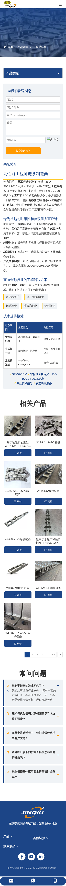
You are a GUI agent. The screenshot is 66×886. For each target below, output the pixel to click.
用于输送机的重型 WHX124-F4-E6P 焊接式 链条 (18, 444)
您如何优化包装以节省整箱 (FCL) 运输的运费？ (31, 716)
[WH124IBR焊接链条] (48, 571)
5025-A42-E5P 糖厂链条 (18, 492)
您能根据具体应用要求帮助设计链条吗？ (31, 774)
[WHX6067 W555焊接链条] (17, 616)
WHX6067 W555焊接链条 (17, 634)
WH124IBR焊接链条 (48, 588)
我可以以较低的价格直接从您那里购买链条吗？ (31, 755)
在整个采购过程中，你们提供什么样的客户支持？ (31, 735)
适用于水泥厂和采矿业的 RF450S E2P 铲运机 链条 (48, 541)
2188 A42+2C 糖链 (48, 442)
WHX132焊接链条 (48, 491)
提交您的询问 (23, 150)
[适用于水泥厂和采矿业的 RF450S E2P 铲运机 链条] (48, 522)
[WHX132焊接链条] (48, 474)
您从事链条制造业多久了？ (25, 685)
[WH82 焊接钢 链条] (17, 568)
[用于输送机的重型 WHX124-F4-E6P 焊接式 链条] (17, 425)
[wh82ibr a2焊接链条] (17, 519)
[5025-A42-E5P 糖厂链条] (17, 474)
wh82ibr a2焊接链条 (18, 539)
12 (53, 654)
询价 (19, 453)
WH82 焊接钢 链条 (17, 588)
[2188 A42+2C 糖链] (48, 425)
